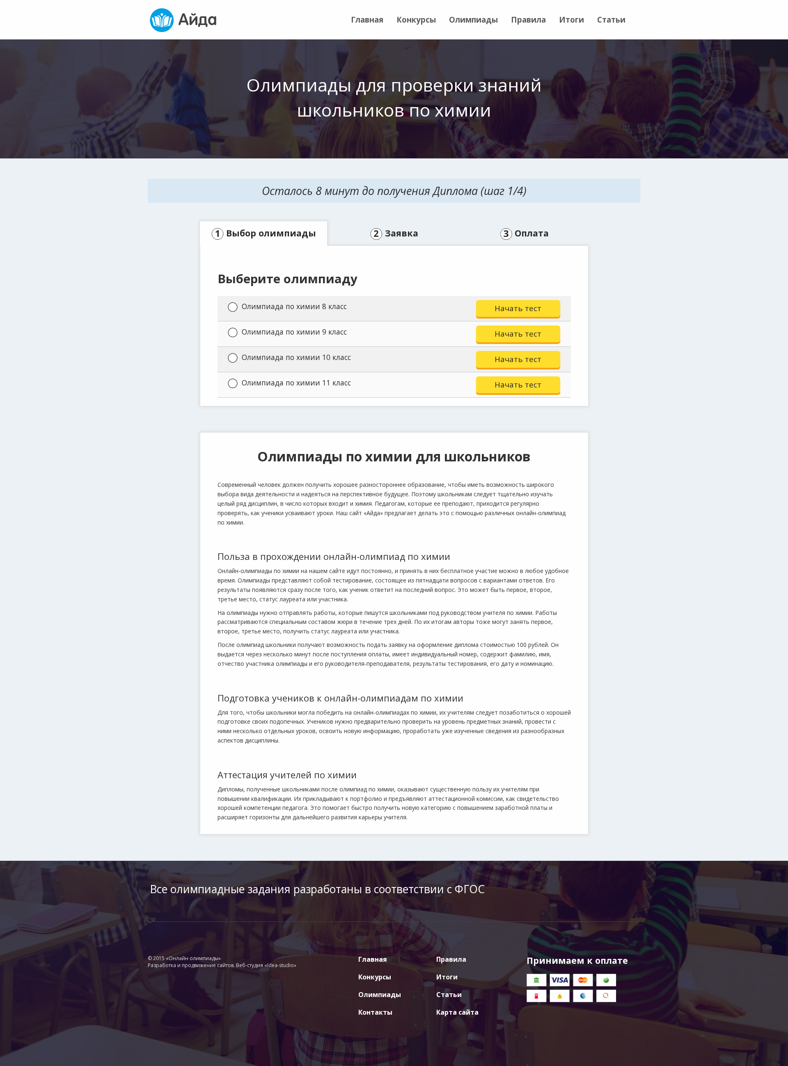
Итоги (571, 19)
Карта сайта (457, 1012)
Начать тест (518, 308)
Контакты (375, 1012)
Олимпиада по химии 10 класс (296, 357)
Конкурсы (416, 19)
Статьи (611, 19)
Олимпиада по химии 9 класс (294, 332)
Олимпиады (473, 19)
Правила (528, 19)
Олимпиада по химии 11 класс (296, 382)
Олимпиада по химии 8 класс (294, 306)
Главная (367, 19)
